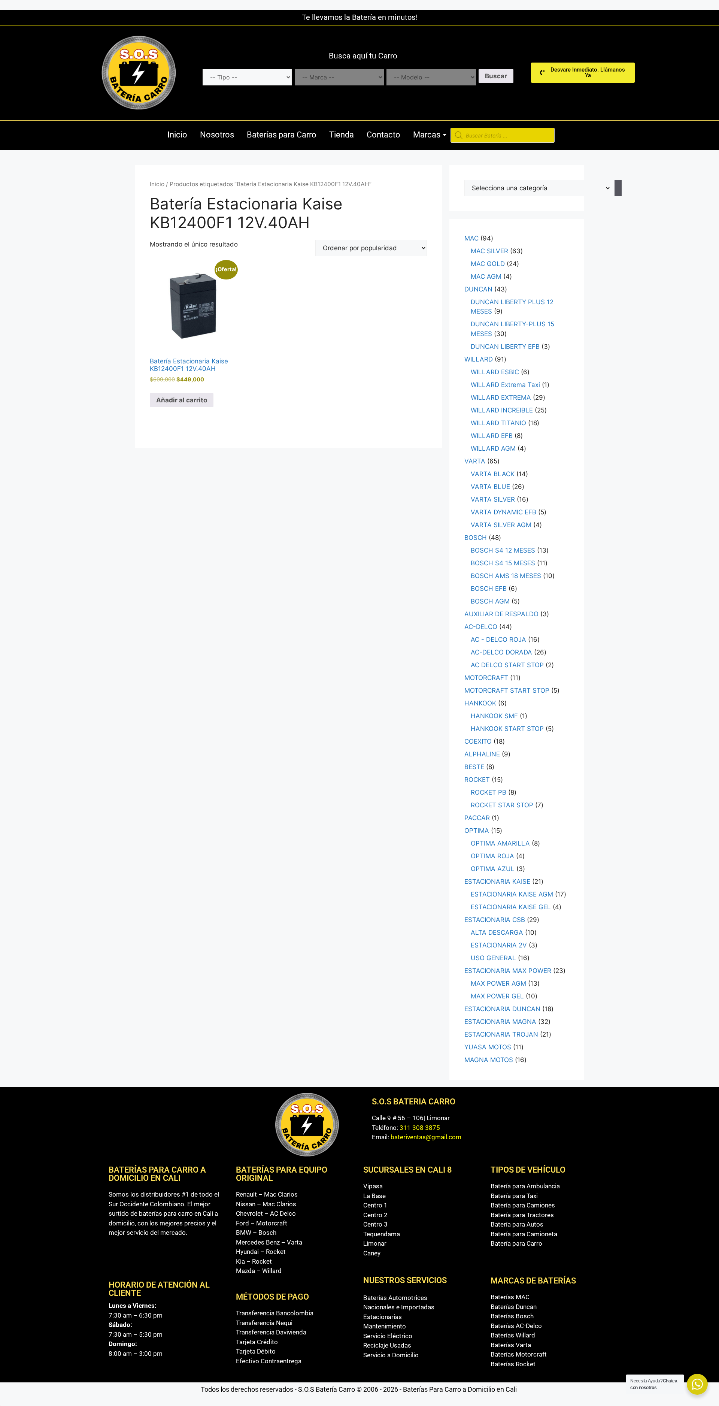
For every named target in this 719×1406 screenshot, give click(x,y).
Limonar (374, 1243)
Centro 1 (375, 1205)
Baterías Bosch (512, 1316)
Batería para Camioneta (524, 1234)
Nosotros (217, 134)
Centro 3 (375, 1224)
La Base (374, 1196)
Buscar (496, 76)
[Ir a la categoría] (618, 188)
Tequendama (381, 1234)
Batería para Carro (516, 1243)
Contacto (383, 134)
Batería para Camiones (523, 1205)
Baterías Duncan (514, 1306)
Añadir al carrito (181, 400)
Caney (371, 1253)
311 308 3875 (420, 1127)
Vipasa (373, 1186)
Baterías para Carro (281, 134)
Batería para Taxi (514, 1196)
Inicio (177, 134)
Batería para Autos (517, 1224)
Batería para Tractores (522, 1215)
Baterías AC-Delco (516, 1326)
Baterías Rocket (513, 1364)
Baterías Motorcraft (519, 1354)
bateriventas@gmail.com (426, 1137)
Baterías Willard (513, 1335)
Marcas (426, 134)
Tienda (341, 134)
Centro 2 (375, 1215)
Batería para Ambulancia (525, 1186)
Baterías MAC (510, 1297)
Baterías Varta (511, 1345)
